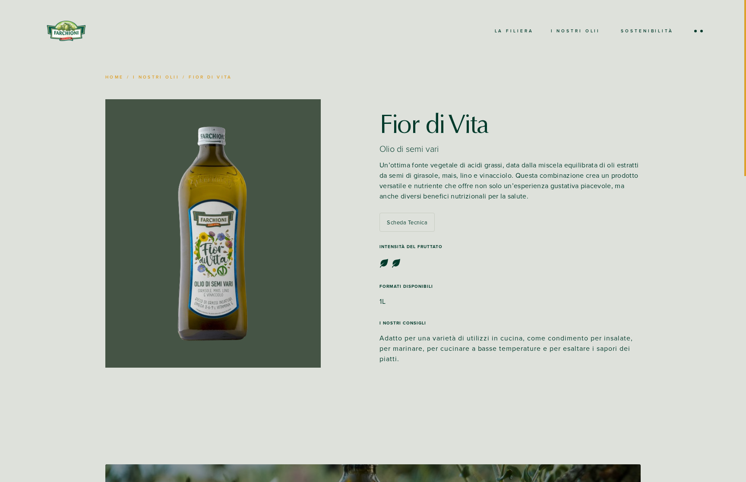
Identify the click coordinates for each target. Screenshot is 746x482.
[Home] (66, 30)
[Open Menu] (698, 31)
